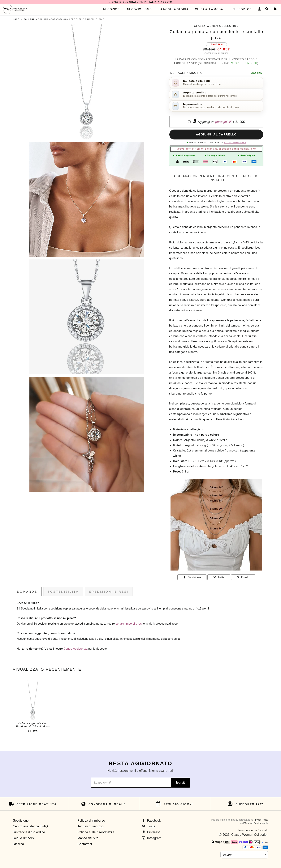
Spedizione (20, 820)
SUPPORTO (240, 9)
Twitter (151, 826)
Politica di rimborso (91, 820)
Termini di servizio (90, 826)
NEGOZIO (110, 9)
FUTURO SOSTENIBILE (235, 142)
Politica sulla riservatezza (95, 832)
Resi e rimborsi (24, 838)
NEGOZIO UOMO (139, 9)
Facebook (153, 820)
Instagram (153, 838)
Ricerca (18, 844)
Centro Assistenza (76, 648)
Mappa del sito (87, 838)
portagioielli (223, 122)
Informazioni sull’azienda (253, 830)
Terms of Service (253, 823)
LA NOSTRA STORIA (173, 9)
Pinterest (153, 832)
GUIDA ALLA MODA (209, 9)
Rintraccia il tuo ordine (29, 832)
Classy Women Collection (249, 834)
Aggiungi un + (221, 122)
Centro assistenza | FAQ (30, 826)
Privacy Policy (261, 820)
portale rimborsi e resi (128, 623)
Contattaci (84, 844)
